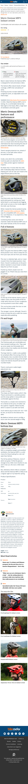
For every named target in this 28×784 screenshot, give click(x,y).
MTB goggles (21, 213)
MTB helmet (4, 147)
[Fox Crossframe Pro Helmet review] (14, 625)
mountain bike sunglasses (12, 211)
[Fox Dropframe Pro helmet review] (14, 602)
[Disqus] (14, 707)
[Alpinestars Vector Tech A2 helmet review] (14, 672)
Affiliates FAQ (4, 14)
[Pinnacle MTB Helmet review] (14, 648)
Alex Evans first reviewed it (18, 100)
